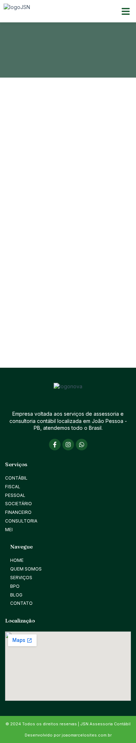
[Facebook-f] (55, 444)
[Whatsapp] (81, 444)
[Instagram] (68, 444)
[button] (126, 11)
